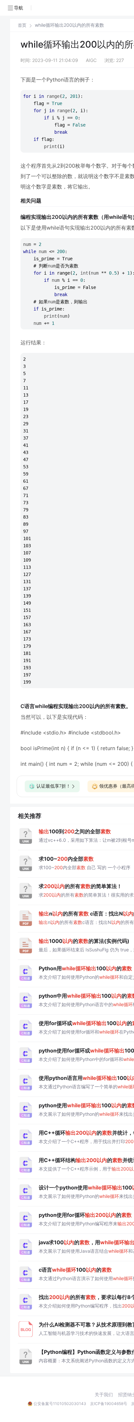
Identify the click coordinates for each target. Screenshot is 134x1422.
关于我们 (104, 1394)
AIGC (91, 60)
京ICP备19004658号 (108, 1403)
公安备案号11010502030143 (60, 1403)
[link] (22, 25)
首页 (22, 25)
